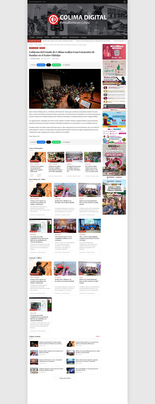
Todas (98, 336)
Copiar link (67, 64)
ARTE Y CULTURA (34, 47)
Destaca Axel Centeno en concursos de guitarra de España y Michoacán (37, 168)
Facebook (41, 64)
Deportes (64, 37)
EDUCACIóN (33, 234)
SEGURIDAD (58, 198)
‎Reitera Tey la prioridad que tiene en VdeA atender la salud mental (61, 40)
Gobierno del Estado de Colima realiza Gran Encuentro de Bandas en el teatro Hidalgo (50, 343)
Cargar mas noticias (65, 378)
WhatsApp (57, 64)
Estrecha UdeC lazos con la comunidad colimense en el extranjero (63, 238)
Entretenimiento (74, 37)
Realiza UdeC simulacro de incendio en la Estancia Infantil (64, 201)
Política (47, 37)
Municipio (40, 37)
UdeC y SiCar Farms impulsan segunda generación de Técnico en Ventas (89, 238)
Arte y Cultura (38, 44)
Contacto (84, 37)
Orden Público (55, 37)
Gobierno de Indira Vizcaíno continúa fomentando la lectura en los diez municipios (55, 168)
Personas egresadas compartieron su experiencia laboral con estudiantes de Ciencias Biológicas (106, 40)
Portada (32, 37)
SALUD (81, 198)
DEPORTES (88, 164)
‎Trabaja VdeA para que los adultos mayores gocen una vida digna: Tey (74, 168)
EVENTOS (42, 47)
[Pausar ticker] (126, 41)
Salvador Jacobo (35, 58)
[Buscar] (124, 37)
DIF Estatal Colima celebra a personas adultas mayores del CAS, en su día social (91, 168)
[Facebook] (124, 1)
